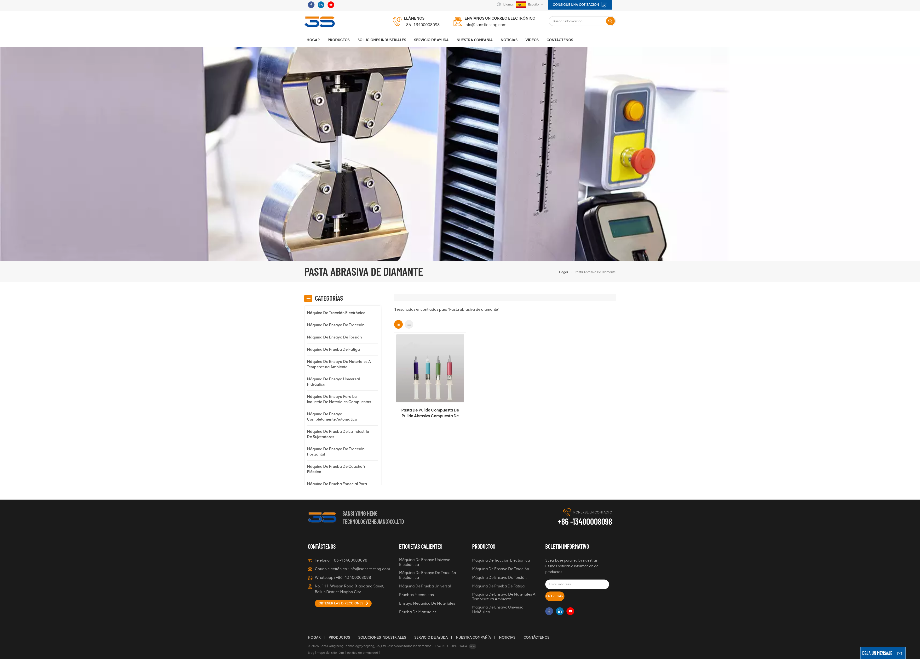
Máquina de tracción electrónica (336, 312)
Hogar (313, 40)
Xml (342, 652)
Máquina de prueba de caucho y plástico (336, 469)
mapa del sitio (327, 652)
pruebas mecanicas (416, 594)
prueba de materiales (418, 612)
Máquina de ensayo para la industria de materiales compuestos (339, 399)
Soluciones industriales (381, 40)
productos (339, 637)
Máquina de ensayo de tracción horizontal (335, 451)
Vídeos (532, 40)
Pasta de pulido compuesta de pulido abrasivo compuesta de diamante (430, 413)
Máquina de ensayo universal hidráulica (333, 382)
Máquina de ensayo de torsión (334, 337)
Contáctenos (559, 40)
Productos (339, 40)
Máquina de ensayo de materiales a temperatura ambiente (339, 364)
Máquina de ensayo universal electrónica (425, 562)
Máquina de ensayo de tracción (335, 325)
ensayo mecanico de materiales (427, 603)
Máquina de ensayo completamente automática (332, 417)
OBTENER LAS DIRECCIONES (341, 603)
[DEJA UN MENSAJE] (899, 653)
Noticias (509, 40)
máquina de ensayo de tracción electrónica (427, 575)
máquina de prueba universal (425, 586)
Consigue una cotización (576, 5)
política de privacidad (362, 652)
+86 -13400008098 (422, 24)
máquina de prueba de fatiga (333, 349)
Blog (311, 652)
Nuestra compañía (473, 637)
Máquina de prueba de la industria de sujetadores (338, 434)
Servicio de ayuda (431, 637)
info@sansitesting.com (485, 24)
